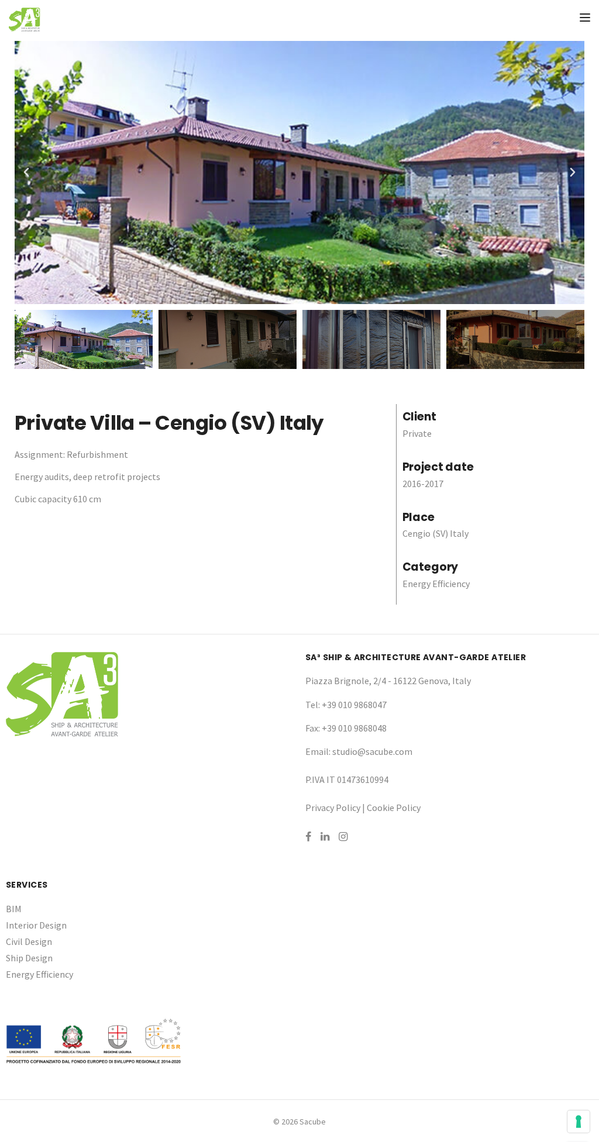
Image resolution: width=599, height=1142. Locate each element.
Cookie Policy (394, 807)
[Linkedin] (325, 836)
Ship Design (29, 958)
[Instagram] (343, 836)
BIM (14, 909)
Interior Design (36, 925)
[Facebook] (308, 836)
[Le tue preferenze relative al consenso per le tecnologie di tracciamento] (578, 1121)
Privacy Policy (332, 807)
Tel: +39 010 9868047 (346, 704)
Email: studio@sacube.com (358, 751)
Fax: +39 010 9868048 (346, 728)
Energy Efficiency (39, 974)
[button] (26, 172)
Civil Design (29, 941)
